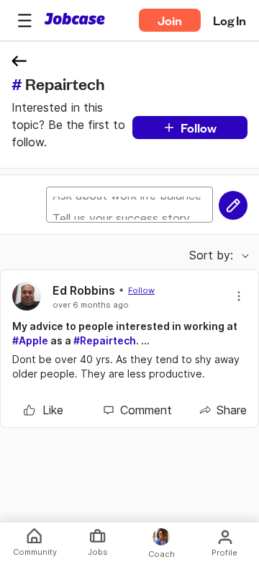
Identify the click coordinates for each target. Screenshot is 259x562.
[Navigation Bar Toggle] (24, 20)
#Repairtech (104, 340)
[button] (24, 20)
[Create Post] (233, 205)
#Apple (30, 340)
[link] (43, 410)
